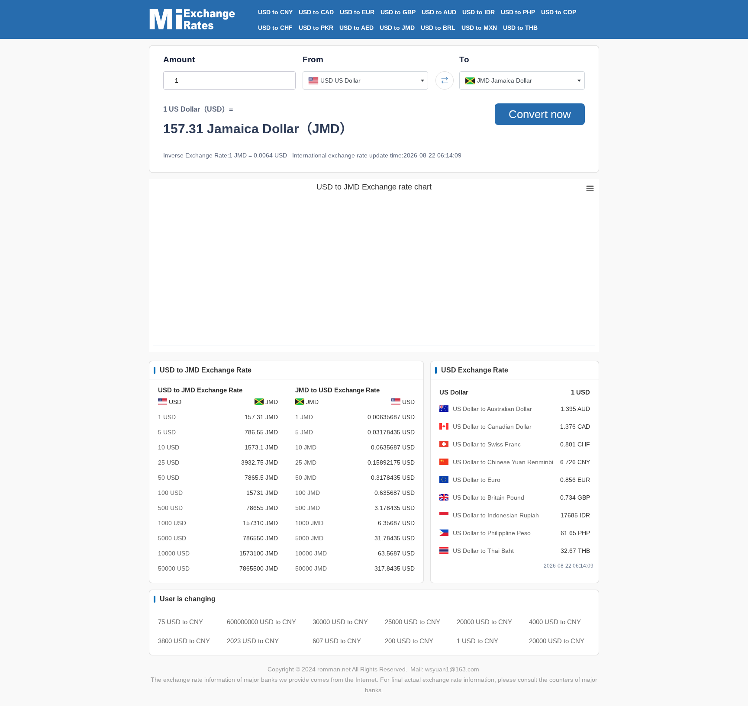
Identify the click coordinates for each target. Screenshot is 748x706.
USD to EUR (357, 12)
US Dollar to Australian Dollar (492, 408)
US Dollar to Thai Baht (483, 550)
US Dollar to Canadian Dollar (492, 426)
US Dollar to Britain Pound (488, 497)
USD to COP (558, 12)
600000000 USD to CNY (261, 622)
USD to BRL (438, 27)
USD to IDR (478, 12)
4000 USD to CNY (555, 622)
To (464, 59)
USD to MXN (479, 27)
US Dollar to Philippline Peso (492, 533)
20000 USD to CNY (484, 622)
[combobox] (365, 80)
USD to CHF (275, 27)
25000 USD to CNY (412, 622)
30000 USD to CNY (340, 622)
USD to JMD (397, 27)
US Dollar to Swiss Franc (487, 444)
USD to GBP (398, 12)
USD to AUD (439, 12)
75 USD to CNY (180, 622)
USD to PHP (518, 12)
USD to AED (356, 27)
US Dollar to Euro (476, 479)
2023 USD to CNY (253, 641)
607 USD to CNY (337, 641)
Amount (179, 59)
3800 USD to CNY (184, 641)
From (313, 59)
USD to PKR (316, 27)
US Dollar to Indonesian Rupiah (496, 515)
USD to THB (520, 27)
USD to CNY (275, 12)
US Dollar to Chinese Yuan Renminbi (503, 462)
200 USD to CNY (409, 641)
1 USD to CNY (477, 641)
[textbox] (365, 80)
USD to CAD (316, 12)
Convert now (540, 114)
